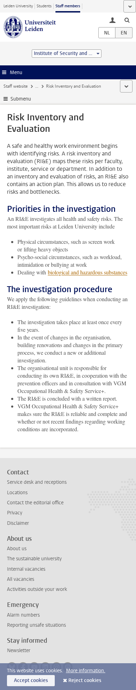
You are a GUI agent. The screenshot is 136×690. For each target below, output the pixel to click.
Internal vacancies (26, 569)
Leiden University (18, 6)
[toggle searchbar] (127, 19)
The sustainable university (34, 558)
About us (17, 548)
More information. (85, 670)
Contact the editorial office (35, 502)
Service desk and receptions (37, 482)
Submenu (20, 99)
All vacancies (20, 579)
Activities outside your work (37, 589)
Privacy (14, 513)
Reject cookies (84, 680)
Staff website (15, 86)
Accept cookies (31, 680)
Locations (17, 492)
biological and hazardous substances (87, 272)
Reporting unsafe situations (36, 625)
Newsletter (18, 650)
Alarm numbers (23, 615)
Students (44, 6)
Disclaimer (18, 523)
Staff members (67, 6)
